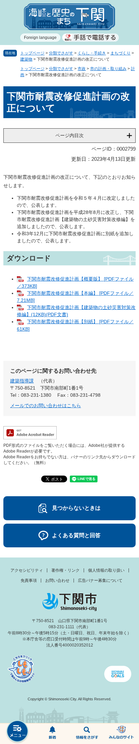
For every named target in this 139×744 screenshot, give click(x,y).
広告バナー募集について (100, 580)
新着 (52, 734)
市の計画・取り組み (108, 68)
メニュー (17, 732)
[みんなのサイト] (121, 734)
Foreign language (40, 37)
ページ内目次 (69, 135)
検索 (87, 734)
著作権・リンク (65, 570)
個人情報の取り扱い (106, 570)
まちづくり (120, 53)
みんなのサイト (121, 734)
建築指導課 (22, 381)
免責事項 (29, 580)
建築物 (26, 59)
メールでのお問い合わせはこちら (45, 405)
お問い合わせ (57, 580)
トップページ (32, 53)
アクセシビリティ (26, 570)
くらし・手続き (92, 53)
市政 (82, 68)
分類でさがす (61, 53)
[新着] (52, 734)
